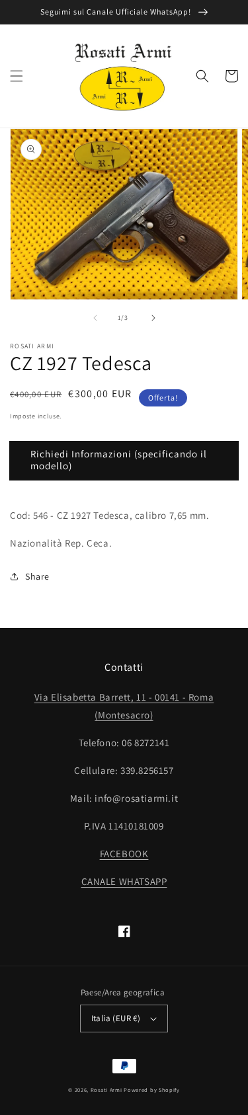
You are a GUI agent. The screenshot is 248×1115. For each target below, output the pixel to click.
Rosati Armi (106, 1089)
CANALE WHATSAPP (124, 881)
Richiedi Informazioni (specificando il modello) (118, 459)
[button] (16, 76)
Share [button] (37, 576)
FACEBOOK (124, 853)
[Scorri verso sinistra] (95, 317)
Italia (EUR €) (116, 1018)
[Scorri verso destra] (153, 317)
